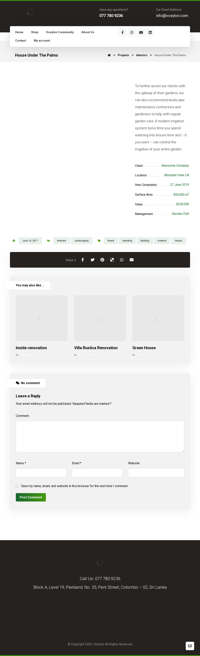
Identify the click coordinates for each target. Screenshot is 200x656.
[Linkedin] (150, 32)
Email (76, 463)
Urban (150, 354)
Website (134, 463)
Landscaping (81, 240)
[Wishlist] (139, 44)
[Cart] (148, 44)
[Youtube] (141, 32)
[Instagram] (132, 32)
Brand (111, 240)
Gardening (26, 354)
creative (162, 240)
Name (21, 463)
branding (127, 240)
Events (82, 354)
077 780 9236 (107, 578)
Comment (22, 416)
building (145, 240)
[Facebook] (122, 32)
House (178, 240)
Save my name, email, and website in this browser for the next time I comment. (74, 486)
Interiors (61, 240)
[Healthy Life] (30, 12)
